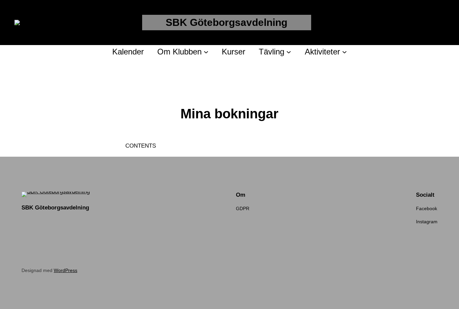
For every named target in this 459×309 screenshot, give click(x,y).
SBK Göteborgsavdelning (226, 22)
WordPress (65, 270)
